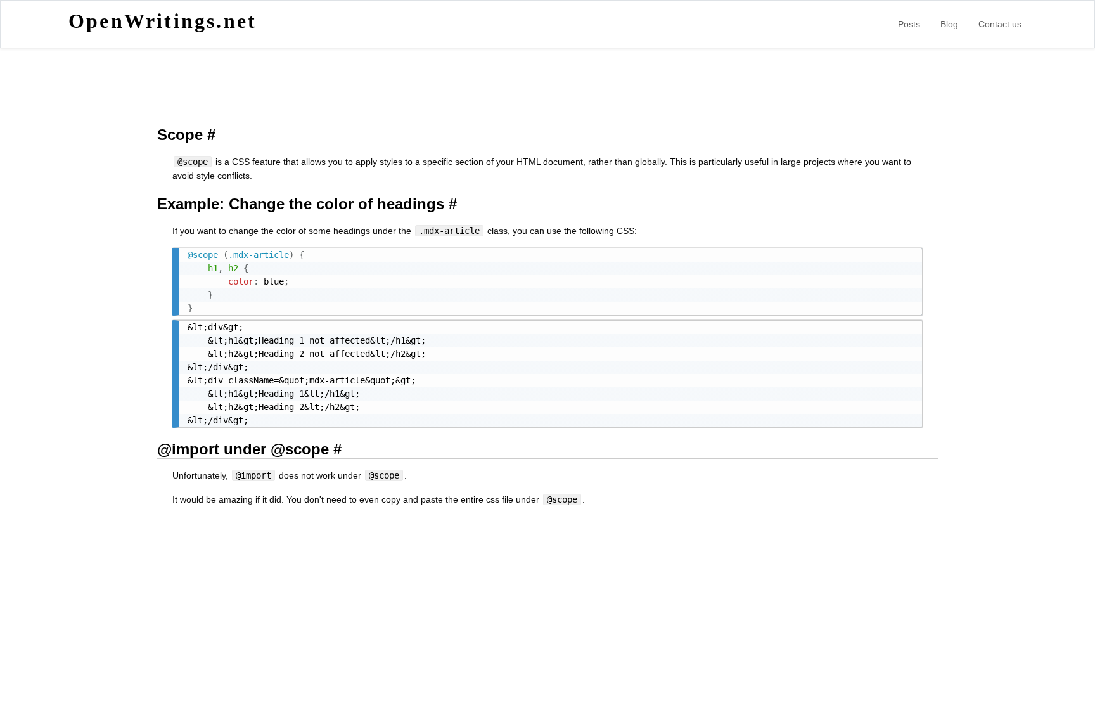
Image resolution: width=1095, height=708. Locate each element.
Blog (949, 24)
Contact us (999, 24)
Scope (180, 134)
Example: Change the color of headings (300, 203)
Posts (909, 24)
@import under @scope (243, 449)
